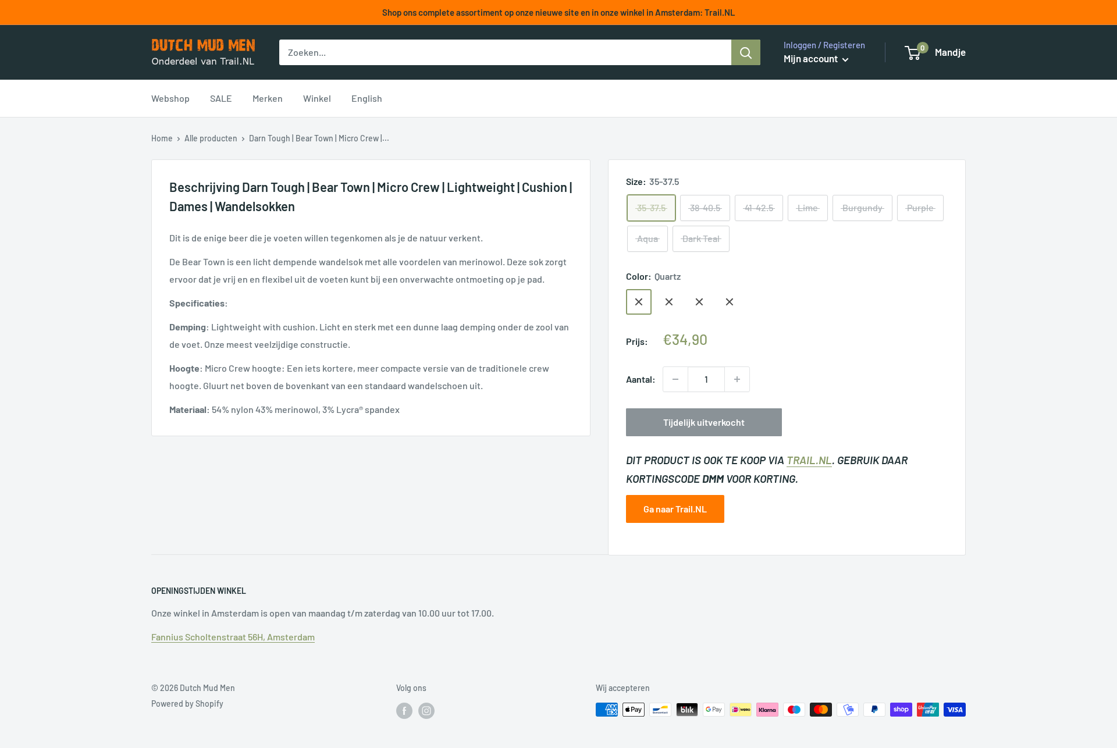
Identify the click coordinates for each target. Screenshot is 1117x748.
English (366, 98)
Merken (267, 98)
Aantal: (641, 378)
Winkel (317, 98)
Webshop (170, 98)
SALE (221, 98)
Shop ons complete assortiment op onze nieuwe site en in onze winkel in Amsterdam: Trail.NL (558, 12)
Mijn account (811, 58)
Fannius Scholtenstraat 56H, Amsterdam (233, 636)
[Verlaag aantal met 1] (675, 379)
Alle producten (210, 138)
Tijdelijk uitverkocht (704, 422)
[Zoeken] (745, 52)
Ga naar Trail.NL (675, 508)
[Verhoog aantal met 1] (737, 379)
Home (162, 138)
